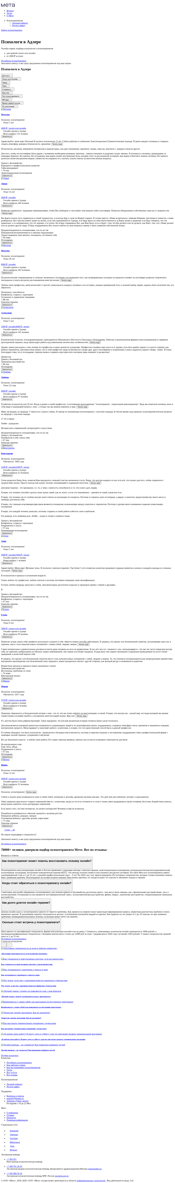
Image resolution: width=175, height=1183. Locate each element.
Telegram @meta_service (17, 1101)
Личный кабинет (20, 23)
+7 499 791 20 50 (14, 1166)
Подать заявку (18, 25)
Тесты (9, 1070)
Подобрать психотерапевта (19, 1062)
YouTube (14, 1138)
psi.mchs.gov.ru (61, 1176)
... (11, 830)
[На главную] (8, 6)
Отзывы (10, 1115)
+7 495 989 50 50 (14, 1173)
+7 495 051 (12, 1159)
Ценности (11, 1117)
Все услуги (12, 1072)
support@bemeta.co (15, 1098)
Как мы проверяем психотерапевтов (23, 1067)
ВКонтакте (15, 1142)
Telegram (14, 1134)
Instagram (14, 1131)
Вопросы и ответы (15, 1096)
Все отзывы (12, 1075)
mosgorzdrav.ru (95, 1169)
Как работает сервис (16, 1065)
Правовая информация (17, 1120)
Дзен (12, 1146)
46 (14, 830)
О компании (12, 1113)
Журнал (13, 1150)
